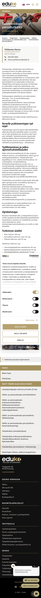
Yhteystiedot (7, 556)
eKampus (6, 491)
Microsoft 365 (7, 488)
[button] (37, 4)
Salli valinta (20, 333)
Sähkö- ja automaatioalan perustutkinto (18, 416)
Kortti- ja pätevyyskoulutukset (14, 532)
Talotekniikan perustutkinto (19, 447)
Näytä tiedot (30, 320)
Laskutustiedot (8, 472)
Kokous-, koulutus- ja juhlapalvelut (15, 515)
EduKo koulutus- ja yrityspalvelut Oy (16, 545)
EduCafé (5, 508)
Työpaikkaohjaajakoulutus (12, 541)
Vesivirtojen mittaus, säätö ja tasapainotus (19, 452)
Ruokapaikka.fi (8, 497)
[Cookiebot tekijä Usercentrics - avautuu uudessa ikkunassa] (29, 256)
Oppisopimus (7, 535)
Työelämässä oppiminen (11, 538)
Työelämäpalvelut (9, 529)
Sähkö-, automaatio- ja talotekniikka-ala (19, 39)
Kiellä (20, 340)
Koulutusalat (24, 38)
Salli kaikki (20, 327)
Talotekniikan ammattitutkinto (14, 431)
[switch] (36, 298)
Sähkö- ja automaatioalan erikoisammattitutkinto (13, 405)
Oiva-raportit (7, 518)
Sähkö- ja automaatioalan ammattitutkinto (19, 395)
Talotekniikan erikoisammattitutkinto (17, 439)
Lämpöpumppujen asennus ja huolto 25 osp (19, 389)
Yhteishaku (6, 378)
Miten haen (6, 373)
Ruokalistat (6, 511)
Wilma (4, 484)
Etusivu (4, 38)
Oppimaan (14, 38)
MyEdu (5, 494)
